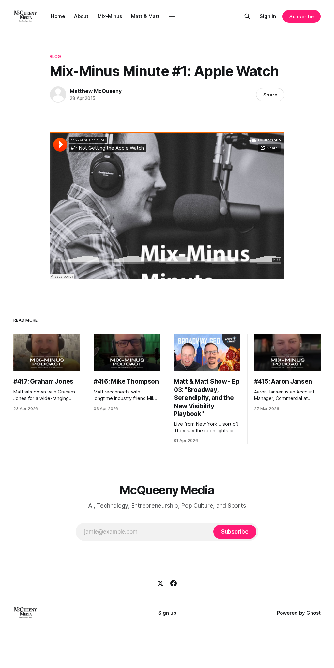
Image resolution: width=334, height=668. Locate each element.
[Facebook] (173, 583)
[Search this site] (247, 16)
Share (270, 95)
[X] (160, 583)
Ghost (313, 613)
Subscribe (301, 16)
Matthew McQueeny (96, 91)
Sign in (268, 16)
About (81, 16)
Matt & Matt (145, 16)
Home (58, 16)
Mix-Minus (110, 16)
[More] (172, 16)
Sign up (167, 613)
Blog (55, 56)
